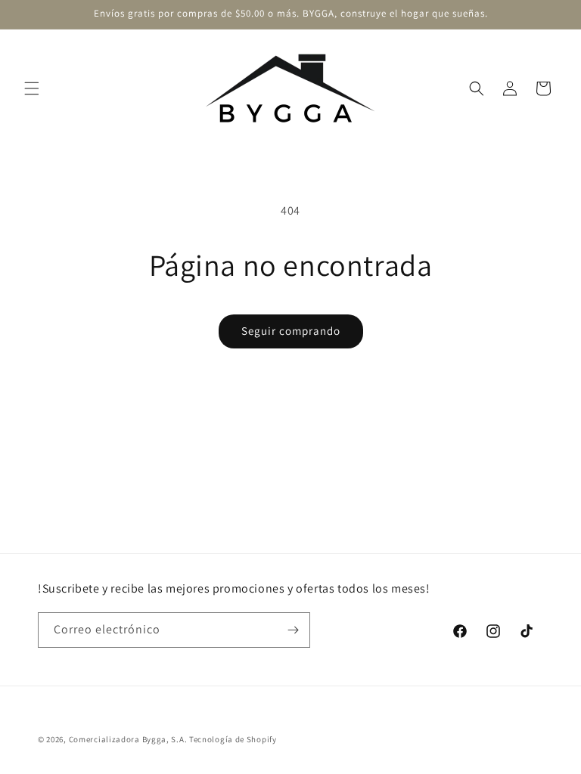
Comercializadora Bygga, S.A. (128, 739)
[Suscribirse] (292, 630)
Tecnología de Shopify (233, 739)
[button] (31, 88)
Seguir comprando (290, 331)
